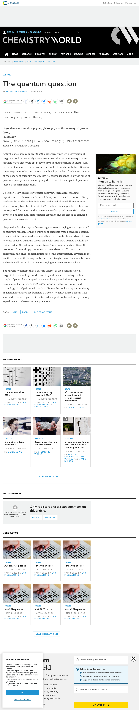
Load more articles (47, 476)
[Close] (39, 657)
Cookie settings (22, 700)
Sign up (115, 211)
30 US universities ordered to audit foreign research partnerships (73, 396)
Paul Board (41, 407)
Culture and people (43, 312)
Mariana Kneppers (71, 456)
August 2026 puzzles (15, 565)
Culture (7, 75)
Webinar (38, 439)
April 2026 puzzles (43, 609)
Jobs (29, 61)
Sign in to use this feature (77, 95)
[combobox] (61, 32)
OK (22, 692)
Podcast (68, 439)
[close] (90, 95)
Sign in (36, 518)
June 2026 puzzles (73, 565)
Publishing (107, 3)
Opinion (8, 439)
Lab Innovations (15, 403)
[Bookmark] (75, 101)
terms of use (106, 219)
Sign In (10, 32)
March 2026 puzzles (74, 609)
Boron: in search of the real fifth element (45, 443)
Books (25, 312)
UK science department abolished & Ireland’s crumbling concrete (76, 445)
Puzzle (7, 389)
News (67, 389)
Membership (130, 3)
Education (118, 3)
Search (79, 32)
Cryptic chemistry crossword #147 (43, 393)
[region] (22, 680)
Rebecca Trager (77, 408)
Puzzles (51, 61)
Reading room (40, 61)
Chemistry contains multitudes (14, 443)
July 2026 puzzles (43, 565)
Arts (15, 312)
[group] (130, 54)
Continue (99, 705)
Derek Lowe (15, 452)
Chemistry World (42, 453)
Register (22, 32)
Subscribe (35, 32)
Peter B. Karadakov (16, 92)
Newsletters (19, 61)
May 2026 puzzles (13, 609)
